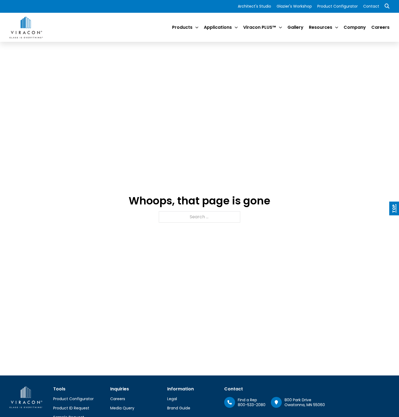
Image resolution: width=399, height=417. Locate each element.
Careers (380, 27)
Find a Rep (247, 399)
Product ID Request (71, 408)
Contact (371, 6)
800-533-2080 (251, 404)
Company (355, 27)
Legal (172, 399)
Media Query (122, 408)
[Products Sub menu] (196, 27)
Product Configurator (337, 6)
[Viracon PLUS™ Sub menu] (280, 27)
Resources (320, 27)
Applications (218, 27)
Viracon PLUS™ (259, 27)
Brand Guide (178, 408)
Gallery (295, 27)
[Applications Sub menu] (236, 27)
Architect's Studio (254, 6)
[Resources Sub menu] (336, 27)
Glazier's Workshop (294, 6)
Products (182, 27)
